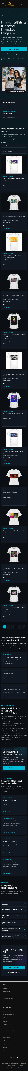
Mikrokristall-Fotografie (8, 1014)
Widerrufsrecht (6, 1037)
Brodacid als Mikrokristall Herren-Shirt (13, 178)
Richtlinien (5, 1021)
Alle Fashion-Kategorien (14, 54)
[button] (3, 4)
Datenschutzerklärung (8, 1044)
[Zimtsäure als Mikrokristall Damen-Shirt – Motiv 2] (14, 594)
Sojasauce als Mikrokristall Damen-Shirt (14, 530)
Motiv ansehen (7, 188)
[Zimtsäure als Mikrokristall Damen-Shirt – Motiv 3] (14, 321)
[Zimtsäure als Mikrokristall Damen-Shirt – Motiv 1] (14, 281)
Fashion (8, 12)
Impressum (5, 1047)
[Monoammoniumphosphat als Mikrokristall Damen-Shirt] (14, 477)
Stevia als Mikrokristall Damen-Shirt (13, 413)
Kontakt (5, 1024)
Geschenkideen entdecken (14, 768)
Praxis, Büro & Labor (8, 998)
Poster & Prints (6, 991)
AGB (4, 1040)
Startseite (3, 12)
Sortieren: (3, 142)
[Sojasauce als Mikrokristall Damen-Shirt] (14, 516)
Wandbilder (6, 988)
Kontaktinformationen (11, 1067)
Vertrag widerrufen (7, 1051)
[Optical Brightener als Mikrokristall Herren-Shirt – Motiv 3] (14, 242)
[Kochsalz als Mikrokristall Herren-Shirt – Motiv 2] (14, 360)
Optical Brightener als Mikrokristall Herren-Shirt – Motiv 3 (12, 256)
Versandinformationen (8, 1034)
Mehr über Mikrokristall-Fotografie (10, 743)
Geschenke (5, 995)
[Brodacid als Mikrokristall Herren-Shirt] (14, 164)
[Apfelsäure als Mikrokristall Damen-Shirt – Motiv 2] (14, 202)
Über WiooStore (7, 1011)
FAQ (4, 1017)
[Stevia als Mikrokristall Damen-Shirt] (14, 400)
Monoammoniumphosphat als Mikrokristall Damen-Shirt (11, 491)
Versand (21, 1065)
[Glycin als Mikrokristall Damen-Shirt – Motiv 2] (14, 554)
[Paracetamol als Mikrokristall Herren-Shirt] (14, 437)
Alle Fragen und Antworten (8, 897)
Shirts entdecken (14, 49)
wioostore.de (8, 1063)
